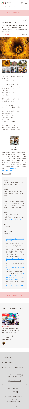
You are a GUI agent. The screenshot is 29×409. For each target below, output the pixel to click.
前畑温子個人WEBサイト (9, 171)
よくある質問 (6, 367)
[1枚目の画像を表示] (6, 63)
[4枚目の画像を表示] (6, 70)
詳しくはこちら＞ (16, 219)
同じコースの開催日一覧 (13, 12)
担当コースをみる (6, 173)
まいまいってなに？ (8, 362)
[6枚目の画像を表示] (23, 70)
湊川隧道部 (13, 169)
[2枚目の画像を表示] (14, 63)
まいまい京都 (8, 6)
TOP (3, 6)
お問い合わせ (19, 367)
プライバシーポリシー (18, 396)
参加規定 (7, 396)
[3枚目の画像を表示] (23, 63)
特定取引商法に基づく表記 (13, 401)
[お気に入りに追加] (23, 20)
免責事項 (14, 399)
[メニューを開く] (26, 3)
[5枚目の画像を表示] (14, 70)
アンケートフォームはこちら (14, 285)
